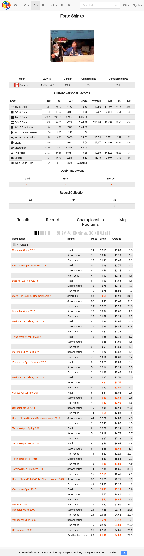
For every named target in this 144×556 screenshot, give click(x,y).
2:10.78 (97, 122)
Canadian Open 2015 (23, 250)
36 (86, 132)
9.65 (85, 152)
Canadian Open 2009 (23, 509)
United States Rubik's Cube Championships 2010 (38, 479)
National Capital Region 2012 (28, 377)
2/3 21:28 (82, 162)
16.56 (84, 142)
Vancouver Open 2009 (24, 519)
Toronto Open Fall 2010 (25, 458)
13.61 (84, 137)
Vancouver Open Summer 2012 (29, 362)
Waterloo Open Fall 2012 (25, 352)
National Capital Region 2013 (28, 321)
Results (23, 219)
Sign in (136, 5)
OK (124, 553)
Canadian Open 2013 (23, 311)
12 (27, 184)
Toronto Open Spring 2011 (26, 428)
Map (123, 219)
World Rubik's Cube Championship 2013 (33, 296)
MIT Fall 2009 (19, 504)
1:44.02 (83, 127)
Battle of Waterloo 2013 (25, 280)
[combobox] (100, 5)
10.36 (97, 152)
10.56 (97, 106)
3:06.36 (83, 117)
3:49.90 (83, 147)
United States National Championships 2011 (36, 418)
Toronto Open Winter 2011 (26, 443)
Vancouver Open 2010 (24, 489)
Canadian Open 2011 (23, 408)
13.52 (84, 157)
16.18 (97, 157)
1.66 (85, 112)
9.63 (85, 106)
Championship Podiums (90, 222)
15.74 (97, 137)
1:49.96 (83, 122)
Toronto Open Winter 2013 (26, 336)
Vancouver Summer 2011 (26, 392)
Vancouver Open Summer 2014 (29, 265)
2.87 (98, 112)
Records (53, 219)
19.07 (97, 142)
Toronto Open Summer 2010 (27, 469)
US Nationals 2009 (22, 530)
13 (110, 184)
